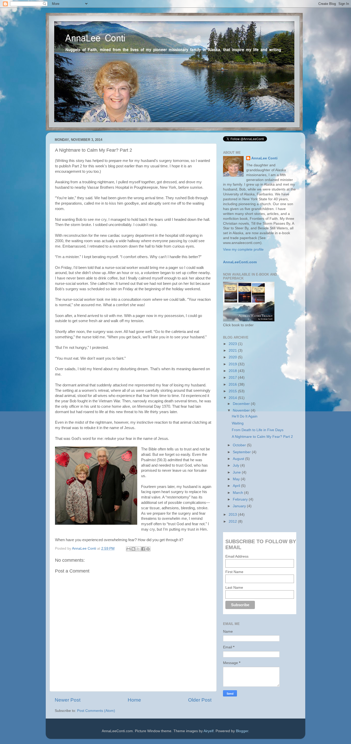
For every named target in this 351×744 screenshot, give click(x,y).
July (236, 465)
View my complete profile (243, 249)
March (238, 493)
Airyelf (209, 731)
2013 (233, 514)
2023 (233, 344)
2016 (233, 384)
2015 (233, 391)
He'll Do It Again (244, 416)
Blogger (242, 731)
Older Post (199, 700)
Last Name (234, 587)
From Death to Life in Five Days (257, 430)
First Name (234, 572)
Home (134, 700)
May (237, 479)
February (241, 499)
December (242, 404)
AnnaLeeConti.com (240, 262)
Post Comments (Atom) (96, 711)
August (239, 459)
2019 (233, 364)
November (242, 410)
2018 (233, 371)
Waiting (238, 423)
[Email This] (128, 548)
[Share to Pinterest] (148, 548)
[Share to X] (138, 548)
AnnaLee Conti (84, 548)
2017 (233, 377)
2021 (233, 350)
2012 (233, 521)
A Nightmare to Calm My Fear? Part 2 (262, 437)
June (237, 472)
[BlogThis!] (133, 548)
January (240, 506)
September (242, 452)
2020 (233, 357)
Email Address (236, 556)
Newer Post (67, 700)
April (237, 486)
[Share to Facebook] (143, 548)
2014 (233, 398)
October (240, 445)
